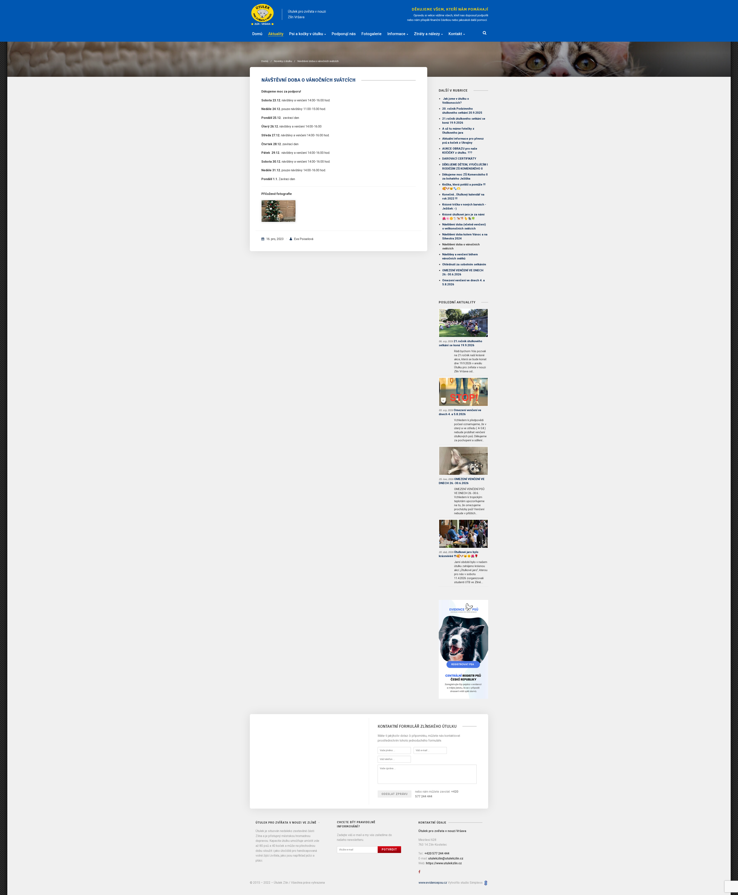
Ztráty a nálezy (427, 33)
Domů (257, 33)
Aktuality (275, 33)
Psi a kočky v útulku (306, 33)
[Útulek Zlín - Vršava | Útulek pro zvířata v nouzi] (262, 14)
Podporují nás (344, 33)
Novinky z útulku (284, 61)
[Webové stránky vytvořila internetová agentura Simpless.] (485, 882)
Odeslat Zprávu (394, 794)
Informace (396, 33)
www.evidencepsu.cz (433, 882)
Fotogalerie (371, 33)
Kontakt (455, 33)
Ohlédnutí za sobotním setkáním (464, 264)
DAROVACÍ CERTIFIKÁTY (459, 158)
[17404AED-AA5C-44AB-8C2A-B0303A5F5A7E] (278, 211)
